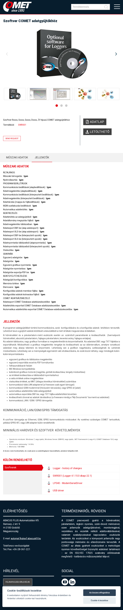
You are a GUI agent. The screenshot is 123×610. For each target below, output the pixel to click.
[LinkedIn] (72, 584)
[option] (61, 54)
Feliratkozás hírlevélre (18, 582)
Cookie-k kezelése (99, 600)
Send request (11, 138)
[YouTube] (65, 584)
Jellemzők (42, 157)
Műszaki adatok (17, 157)
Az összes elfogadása (99, 592)
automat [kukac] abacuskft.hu (26, 538)
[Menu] (117, 6)
